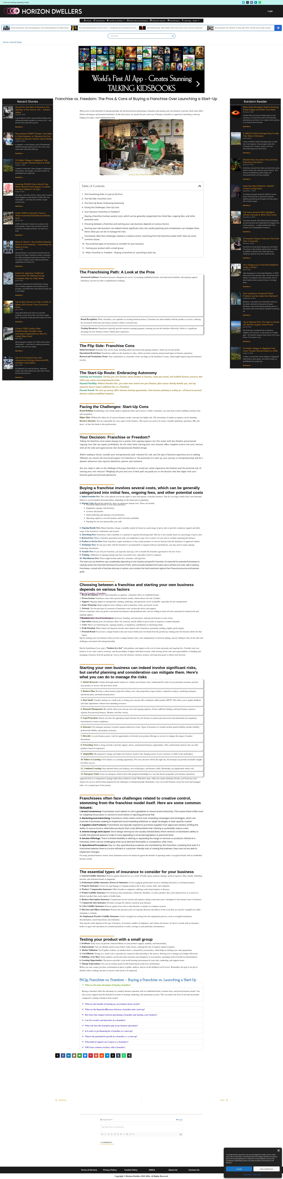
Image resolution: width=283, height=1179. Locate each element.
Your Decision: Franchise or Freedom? (102, 211)
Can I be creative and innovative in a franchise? (105, 1020)
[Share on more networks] (129, 1055)
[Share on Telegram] (107, 1055)
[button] (278, 1150)
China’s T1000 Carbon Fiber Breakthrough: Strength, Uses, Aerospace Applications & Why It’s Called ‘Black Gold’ (31, 332)
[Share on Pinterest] (90, 1055)
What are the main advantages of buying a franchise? (108, 985)
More (195, 20)
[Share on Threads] (113, 1055)
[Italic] (105, 1134)
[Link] (127, 1134)
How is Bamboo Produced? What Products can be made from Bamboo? (260, 294)
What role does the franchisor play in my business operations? (111, 1025)
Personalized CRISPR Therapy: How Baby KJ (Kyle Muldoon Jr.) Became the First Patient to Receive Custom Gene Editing (33, 136)
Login (270, 11)
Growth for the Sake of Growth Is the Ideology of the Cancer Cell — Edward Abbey (32, 110)
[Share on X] (57, 1055)
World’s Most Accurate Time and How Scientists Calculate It (260, 161)
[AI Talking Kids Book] (141, 69)
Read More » (19, 127)
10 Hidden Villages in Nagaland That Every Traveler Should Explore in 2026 (32, 161)
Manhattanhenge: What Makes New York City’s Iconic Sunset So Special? (62, 28)
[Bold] (102, 1134)
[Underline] (108, 1134)
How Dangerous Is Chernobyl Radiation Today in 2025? (261, 266)
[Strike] (111, 1134)
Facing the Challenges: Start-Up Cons (101, 207)
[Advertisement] (141, 298)
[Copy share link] (74, 1055)
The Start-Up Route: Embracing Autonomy (104, 203)
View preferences (266, 1169)
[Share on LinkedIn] (68, 1055)
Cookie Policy (248, 1174)
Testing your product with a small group (104, 248)
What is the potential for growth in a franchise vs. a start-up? (111, 1036)
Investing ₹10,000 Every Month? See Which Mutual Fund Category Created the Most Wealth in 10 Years (32, 187)
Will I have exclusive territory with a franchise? (105, 1047)
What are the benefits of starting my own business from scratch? (112, 1004)
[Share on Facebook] (63, 1055)
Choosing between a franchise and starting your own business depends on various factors (126, 224)
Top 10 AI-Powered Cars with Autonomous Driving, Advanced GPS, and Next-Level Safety (32, 360)
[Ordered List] (114, 1134)
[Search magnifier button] (172, 36)
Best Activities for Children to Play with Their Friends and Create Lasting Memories (134, 28)
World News (16, 42)
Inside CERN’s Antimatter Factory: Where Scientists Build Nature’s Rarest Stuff (32, 216)
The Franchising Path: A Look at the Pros (103, 194)
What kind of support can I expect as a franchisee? (106, 1041)
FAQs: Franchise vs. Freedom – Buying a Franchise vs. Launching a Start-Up (121, 252)
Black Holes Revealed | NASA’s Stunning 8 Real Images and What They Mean (261, 108)
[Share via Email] (79, 1055)
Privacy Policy (257, 1174)
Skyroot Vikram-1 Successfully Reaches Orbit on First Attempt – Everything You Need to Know (33, 244)
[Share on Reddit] (101, 1055)
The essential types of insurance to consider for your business (115, 243)
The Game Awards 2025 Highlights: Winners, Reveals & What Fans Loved (259, 213)
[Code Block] (124, 1134)
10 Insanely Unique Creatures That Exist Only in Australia (261, 239)
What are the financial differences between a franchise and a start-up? (115, 1009)
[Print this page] (96, 1055)
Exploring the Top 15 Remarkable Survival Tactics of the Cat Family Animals (199, 28)
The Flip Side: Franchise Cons (98, 198)
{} (130, 1134)
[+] (133, 1134)
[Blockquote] (120, 1134)
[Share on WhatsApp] (124, 1055)
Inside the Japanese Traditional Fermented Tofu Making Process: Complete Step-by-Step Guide (30, 276)
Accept (239, 1169)
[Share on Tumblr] (118, 1055)
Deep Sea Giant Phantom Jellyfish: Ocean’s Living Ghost (258, 187)
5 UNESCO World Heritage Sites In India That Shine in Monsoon (261, 134)
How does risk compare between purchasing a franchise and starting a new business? (121, 1014)
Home (5, 42)
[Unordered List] (117, 1134)
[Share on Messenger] (85, 1055)
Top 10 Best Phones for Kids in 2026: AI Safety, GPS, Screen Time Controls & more (33, 304)
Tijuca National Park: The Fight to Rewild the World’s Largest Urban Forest (261, 323)
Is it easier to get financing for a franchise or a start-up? (109, 1031)
